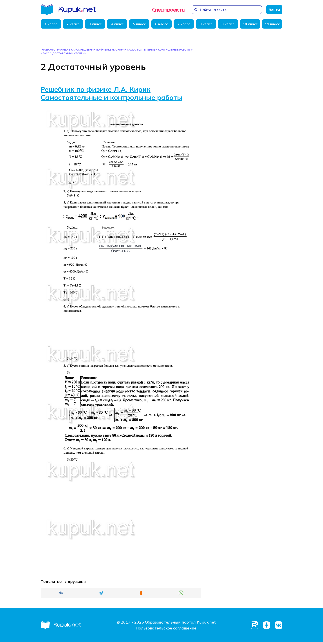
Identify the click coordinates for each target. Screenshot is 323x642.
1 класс (50, 24)
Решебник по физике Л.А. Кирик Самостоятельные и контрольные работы (111, 93)
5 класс (139, 24)
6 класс (161, 24)
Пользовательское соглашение (166, 628)
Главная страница (54, 49)
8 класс (206, 24)
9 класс (227, 24)
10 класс (250, 24)
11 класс (272, 24)
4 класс (117, 24)
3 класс (95, 24)
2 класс (73, 24)
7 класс (183, 24)
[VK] (278, 625)
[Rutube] (254, 625)
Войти (274, 9)
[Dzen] (266, 625)
